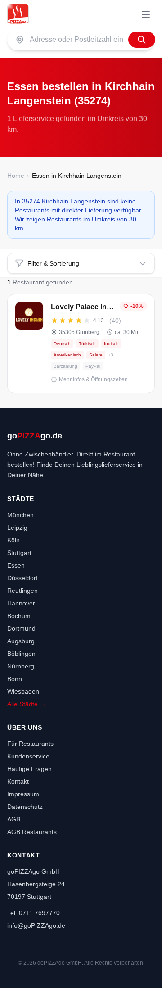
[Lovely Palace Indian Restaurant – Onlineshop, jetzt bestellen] (81, 343)
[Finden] (141, 40)
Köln (13, 540)
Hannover (21, 603)
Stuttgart (19, 552)
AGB (13, 819)
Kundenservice (28, 756)
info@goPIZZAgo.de (36, 925)
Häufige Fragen (29, 768)
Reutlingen (22, 590)
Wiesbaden (23, 691)
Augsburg (21, 641)
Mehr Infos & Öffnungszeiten (93, 379)
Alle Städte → (26, 704)
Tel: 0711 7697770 (33, 912)
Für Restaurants (30, 743)
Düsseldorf (22, 578)
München (20, 515)
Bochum (19, 615)
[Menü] (146, 14)
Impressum (23, 794)
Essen (16, 565)
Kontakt (18, 781)
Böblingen (21, 653)
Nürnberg (20, 666)
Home (15, 175)
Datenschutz (25, 806)
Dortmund (21, 628)
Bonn (14, 678)
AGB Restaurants (32, 831)
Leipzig (17, 527)
